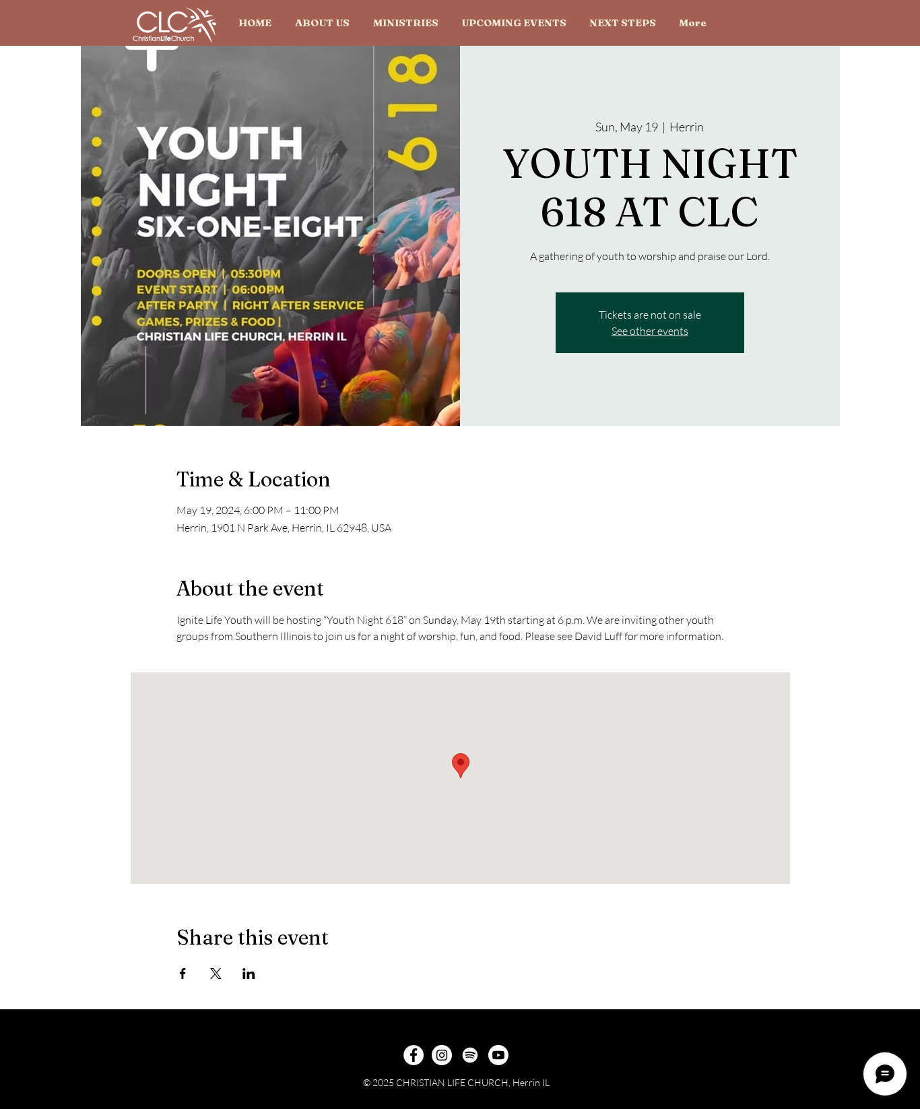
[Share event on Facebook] (182, 973)
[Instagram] (442, 1055)
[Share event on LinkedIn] (248, 973)
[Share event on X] (215, 973)
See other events (650, 331)
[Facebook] (413, 1055)
